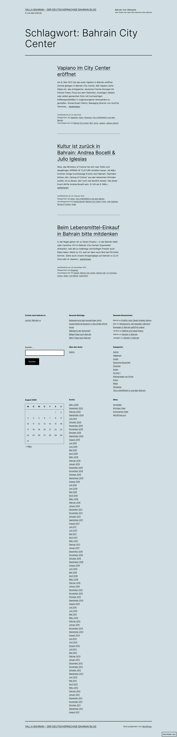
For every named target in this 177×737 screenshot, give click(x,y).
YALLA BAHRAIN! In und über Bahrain (90, 199)
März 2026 (73, 405)
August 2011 (74, 712)
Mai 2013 (73, 653)
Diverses (116, 366)
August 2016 (74, 565)
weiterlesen (74, 106)
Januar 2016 (74, 586)
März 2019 (73, 457)
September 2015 (76, 600)
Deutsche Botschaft (121, 362)
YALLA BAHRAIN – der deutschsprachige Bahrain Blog (60, 726)
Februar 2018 (74, 503)
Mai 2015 (73, 614)
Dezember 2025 (76, 408)
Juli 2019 (73, 443)
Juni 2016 (73, 569)
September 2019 (76, 436)
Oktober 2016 (75, 558)
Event (104, 202)
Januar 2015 (74, 625)
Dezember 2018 (76, 468)
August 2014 (74, 635)
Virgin (73, 204)
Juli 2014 (73, 639)
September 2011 (76, 709)
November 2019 (76, 429)
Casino (60, 276)
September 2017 (76, 520)
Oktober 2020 (75, 422)
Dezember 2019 (76, 426)
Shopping (88, 118)
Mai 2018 (73, 492)
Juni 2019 (73, 447)
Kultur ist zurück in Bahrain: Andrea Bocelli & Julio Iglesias (86, 152)
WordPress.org (119, 415)
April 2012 (73, 684)
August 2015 (74, 604)
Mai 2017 (73, 534)
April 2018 (73, 496)
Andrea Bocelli (79, 202)
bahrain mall (101, 273)
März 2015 (73, 618)
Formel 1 (116, 373)
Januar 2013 (74, 660)
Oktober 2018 (75, 475)
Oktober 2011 (75, 705)
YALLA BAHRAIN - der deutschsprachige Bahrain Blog (60, 9)
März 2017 (73, 541)
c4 (107, 273)
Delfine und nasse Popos (132, 331)
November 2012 (76, 667)
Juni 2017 (73, 530)
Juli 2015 (73, 607)
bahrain (76, 273)
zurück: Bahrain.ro (33, 320)
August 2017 (74, 523)
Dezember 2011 (75, 698)
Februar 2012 (74, 691)
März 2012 (73, 688)
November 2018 (76, 471)
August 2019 (74, 440)
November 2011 (76, 702)
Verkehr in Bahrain (130, 334)
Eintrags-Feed (119, 408)
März (29, 446)
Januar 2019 (74, 464)
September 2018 (76, 478)
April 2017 (73, 537)
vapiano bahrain (112, 123)
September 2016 (76, 562)
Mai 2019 (73, 450)
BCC (91, 123)
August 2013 (74, 646)
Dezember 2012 (76, 663)
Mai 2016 (73, 572)
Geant (66, 276)
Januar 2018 (74, 506)
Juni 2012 (73, 677)
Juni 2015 (73, 611)
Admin (72, 352)
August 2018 (74, 482)
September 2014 (76, 632)
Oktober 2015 (75, 597)
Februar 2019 (74, 461)
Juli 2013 (73, 649)
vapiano (102, 123)
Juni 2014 (73, 642)
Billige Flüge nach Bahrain (80, 334)
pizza (96, 123)
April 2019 (73, 454)
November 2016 (76, 555)
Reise (115, 383)
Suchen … (29, 347)
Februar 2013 (74, 656)
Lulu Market (73, 276)
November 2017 (76, 513)
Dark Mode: (167, 734)
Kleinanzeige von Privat (123, 377)
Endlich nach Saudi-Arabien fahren (136, 320)
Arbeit (115, 359)
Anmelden (117, 405)
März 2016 (73, 579)
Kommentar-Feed (120, 412)
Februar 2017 (74, 544)
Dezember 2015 (76, 590)
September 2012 (76, 674)
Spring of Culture (64, 204)
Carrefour (113, 273)
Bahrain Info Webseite (133, 11)
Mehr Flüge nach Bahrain (80, 338)
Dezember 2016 (76, 551)
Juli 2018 (73, 485)
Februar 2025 (75, 412)
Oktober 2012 (75, 670)
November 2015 (76, 593)
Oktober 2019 (75, 433)
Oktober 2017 (75, 517)
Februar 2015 (74, 621)
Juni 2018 (73, 489)
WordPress (146, 726)
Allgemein (74, 118)
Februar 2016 (74, 583)
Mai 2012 (73, 681)
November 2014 (76, 628)
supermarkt (83, 276)
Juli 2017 (73, 527)
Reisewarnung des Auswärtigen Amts (85, 320)
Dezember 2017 (76, 509)
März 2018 (73, 499)
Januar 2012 (74, 695)
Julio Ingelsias (112, 202)
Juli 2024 (73, 419)
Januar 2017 (74, 548)
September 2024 (76, 415)
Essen (115, 369)
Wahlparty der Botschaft (79, 331)
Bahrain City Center (81, 123)
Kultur (81, 118)
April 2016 (73, 576)
